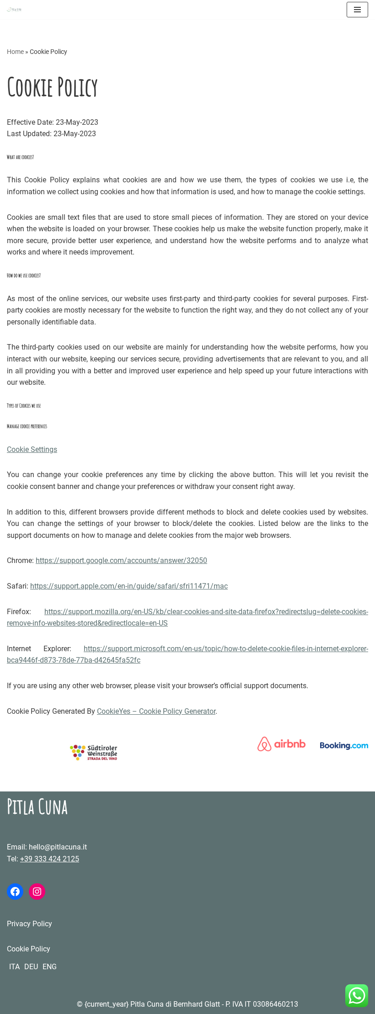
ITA (14, 966)
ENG (50, 966)
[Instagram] (37, 891)
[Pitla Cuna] (14, 9)
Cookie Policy (28, 949)
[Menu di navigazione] (357, 9)
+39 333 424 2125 (49, 859)
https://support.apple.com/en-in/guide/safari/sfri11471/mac (129, 586)
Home (15, 51)
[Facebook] (15, 891)
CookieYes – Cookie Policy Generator (156, 711)
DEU (31, 966)
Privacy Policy (29, 923)
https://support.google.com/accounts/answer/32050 (121, 560)
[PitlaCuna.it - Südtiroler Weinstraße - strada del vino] (94, 758)
